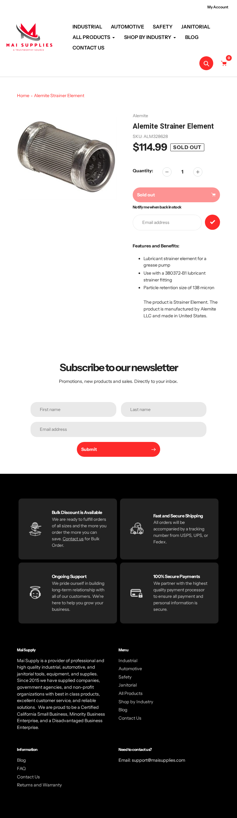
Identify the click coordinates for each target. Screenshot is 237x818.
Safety (125, 677)
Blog (122, 710)
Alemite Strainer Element (59, 95)
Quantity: (143, 170)
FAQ (21, 768)
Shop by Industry (135, 702)
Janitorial (127, 685)
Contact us (73, 539)
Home (23, 95)
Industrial (127, 660)
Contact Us (129, 718)
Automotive (130, 668)
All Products (130, 693)
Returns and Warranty (39, 785)
